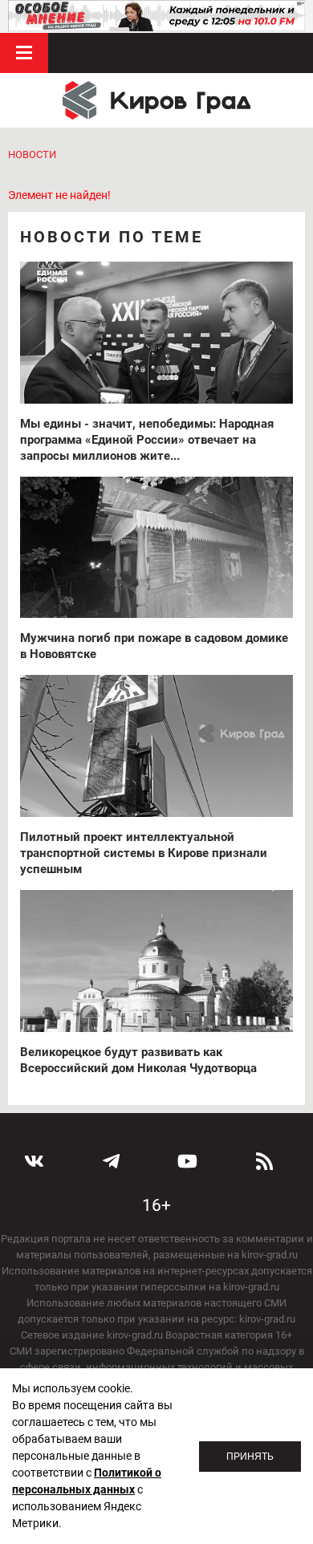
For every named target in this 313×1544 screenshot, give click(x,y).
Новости (32, 154)
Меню (24, 53)
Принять (250, 1456)
